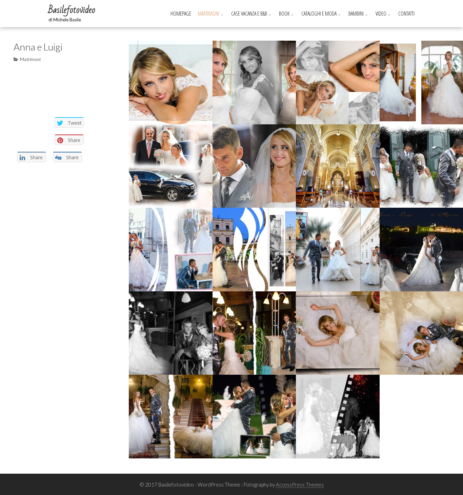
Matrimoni (208, 13)
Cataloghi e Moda (319, 13)
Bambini (356, 13)
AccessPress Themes (300, 484)
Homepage (180, 13)
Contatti (406, 13)
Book (284, 13)
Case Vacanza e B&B (249, 13)
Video (381, 13)
